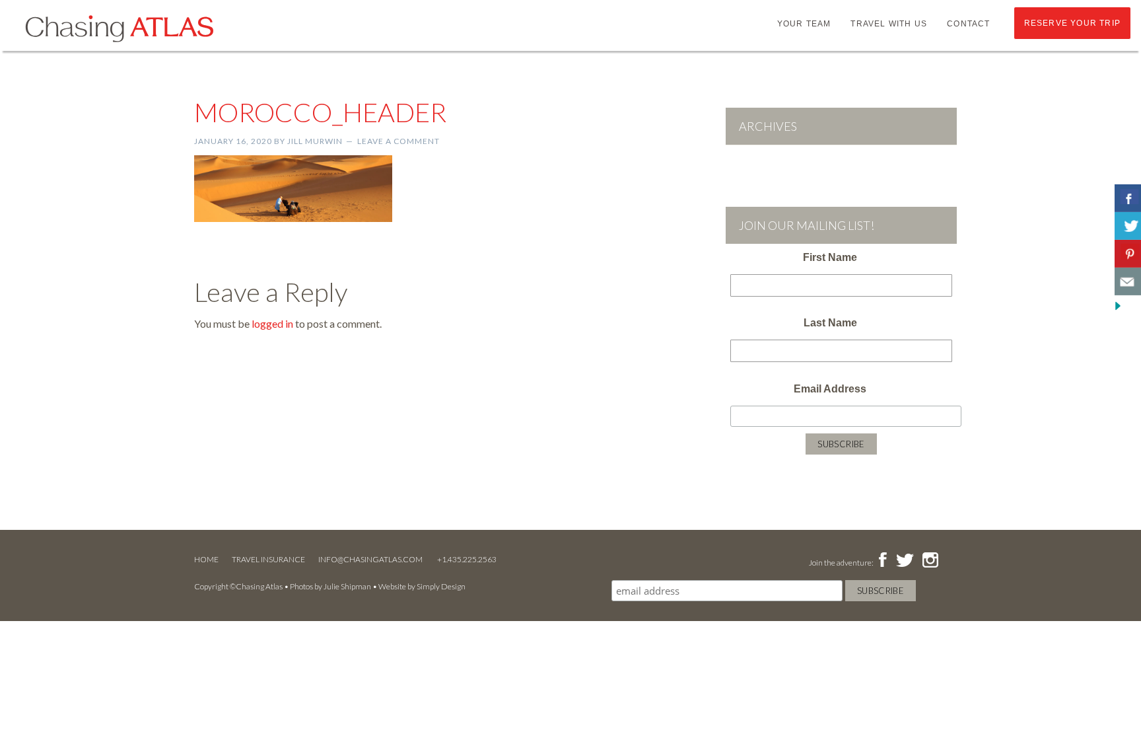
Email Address (830, 388)
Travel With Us (888, 23)
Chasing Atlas (119, 28)
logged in (272, 323)
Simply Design (441, 586)
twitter (903, 560)
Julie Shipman (347, 586)
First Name (830, 257)
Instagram (930, 560)
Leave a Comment (398, 141)
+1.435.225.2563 (467, 559)
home (206, 559)
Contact (968, 23)
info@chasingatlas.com (371, 559)
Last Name (830, 322)
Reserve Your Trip (1072, 23)
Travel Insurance (268, 559)
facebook (882, 560)
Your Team (804, 23)
